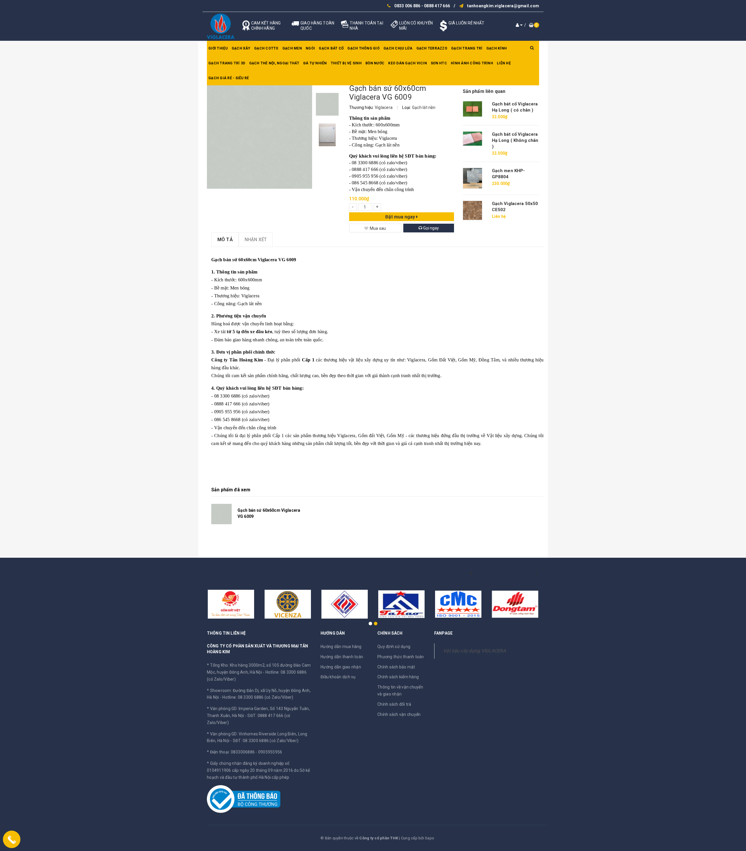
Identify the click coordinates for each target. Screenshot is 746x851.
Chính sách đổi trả (394, 704)
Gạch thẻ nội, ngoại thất (274, 63)
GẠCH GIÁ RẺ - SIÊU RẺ (228, 78)
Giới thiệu (218, 48)
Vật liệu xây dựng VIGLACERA (474, 651)
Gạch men (292, 48)
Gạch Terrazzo (431, 48)
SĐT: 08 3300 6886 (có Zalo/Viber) (265, 740)
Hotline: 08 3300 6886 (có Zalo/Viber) (257, 697)
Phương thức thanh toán (400, 656)
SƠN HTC (439, 63)
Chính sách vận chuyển (398, 714)
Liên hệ (504, 63)
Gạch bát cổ (331, 48)
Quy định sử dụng (393, 646)
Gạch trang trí (467, 48)
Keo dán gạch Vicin (407, 63)
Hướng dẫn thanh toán (342, 656)
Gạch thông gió (363, 48)
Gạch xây (241, 48)
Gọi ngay (430, 228)
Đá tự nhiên (315, 63)
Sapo (429, 838)
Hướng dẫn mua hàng (341, 646)
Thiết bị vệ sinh (346, 63)
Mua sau (378, 228)
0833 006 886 (407, 5)
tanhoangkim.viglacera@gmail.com (503, 5)
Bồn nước (374, 63)
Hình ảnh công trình (472, 63)
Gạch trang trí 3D (226, 63)
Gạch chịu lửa (397, 48)
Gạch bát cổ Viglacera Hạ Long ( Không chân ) (515, 140)
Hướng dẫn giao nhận (341, 667)
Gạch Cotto (266, 48)
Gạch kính (496, 48)
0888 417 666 (437, 5)
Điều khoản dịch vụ (338, 677)
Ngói (310, 48)
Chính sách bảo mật (396, 667)
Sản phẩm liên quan (484, 91)
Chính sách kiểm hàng (398, 677)
